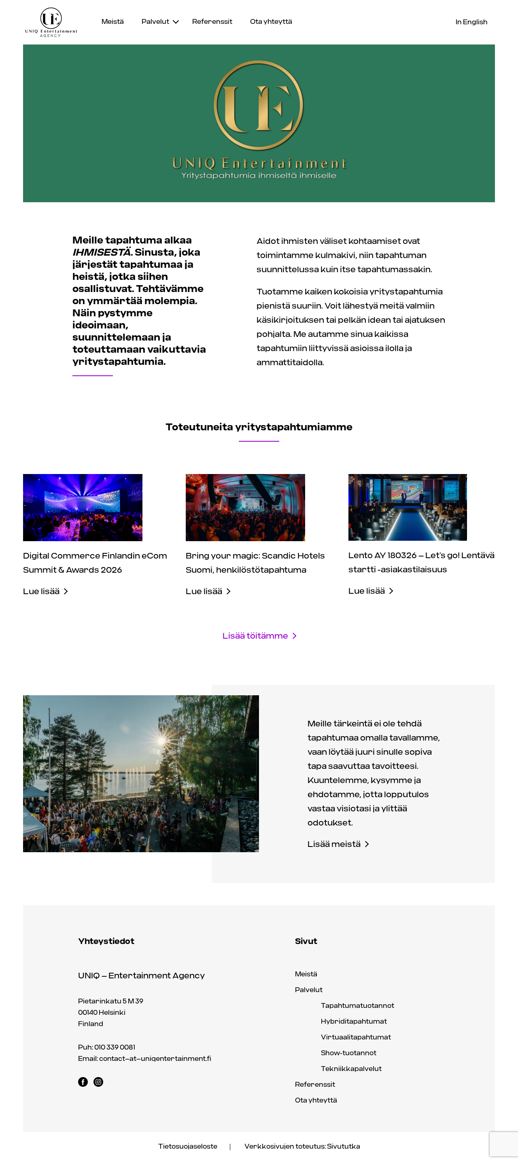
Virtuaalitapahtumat (356, 1037)
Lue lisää (41, 592)
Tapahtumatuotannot (357, 1006)
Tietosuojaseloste (187, 1147)
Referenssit (212, 22)
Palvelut (155, 22)
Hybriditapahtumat (354, 1022)
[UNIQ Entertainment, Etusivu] (51, 22)
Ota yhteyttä (271, 22)
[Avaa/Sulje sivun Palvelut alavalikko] (176, 21)
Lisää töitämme (255, 636)
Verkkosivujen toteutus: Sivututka (302, 1147)
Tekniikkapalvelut (351, 1069)
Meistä (113, 22)
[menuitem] (113, 22)
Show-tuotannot (348, 1053)
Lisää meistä (334, 845)
